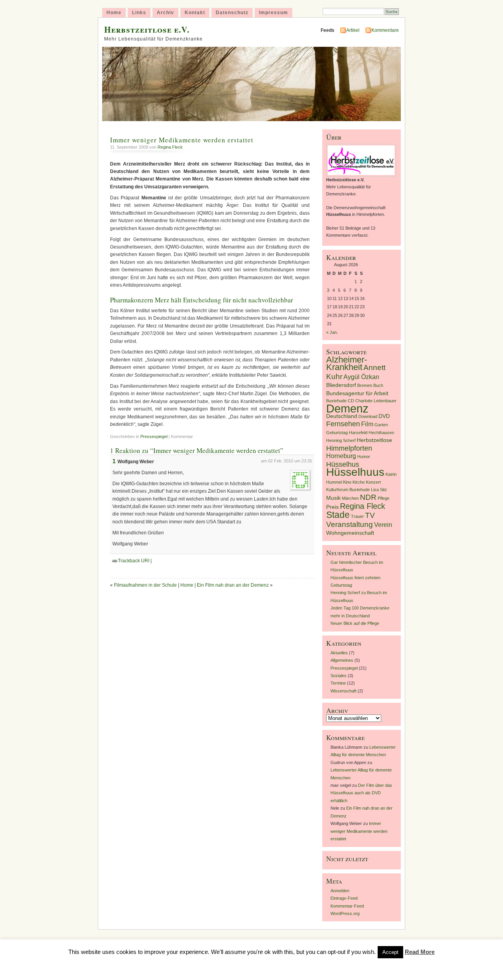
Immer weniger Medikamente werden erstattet (181, 139)
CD (351, 400)
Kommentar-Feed (347, 906)
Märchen (350, 498)
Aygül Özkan (361, 377)
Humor (363, 456)
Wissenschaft (343, 691)
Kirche (358, 482)
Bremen (364, 385)
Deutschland (341, 416)
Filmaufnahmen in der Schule (145, 585)
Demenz (347, 408)
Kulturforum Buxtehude (348, 489)
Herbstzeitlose (374, 440)
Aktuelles (339, 652)
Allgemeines (341, 660)
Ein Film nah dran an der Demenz (233, 585)
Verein (383, 524)
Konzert (373, 482)
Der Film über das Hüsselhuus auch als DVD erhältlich (361, 793)
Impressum (273, 12)
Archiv (165, 12)
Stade (338, 515)
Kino (347, 482)
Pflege (383, 498)
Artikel (353, 30)
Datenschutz (232, 12)
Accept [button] (390, 952)
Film (367, 424)
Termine (338, 683)
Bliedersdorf (341, 385)
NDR (368, 497)
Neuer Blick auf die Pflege (354, 623)
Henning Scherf (341, 440)
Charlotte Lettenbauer (376, 400)
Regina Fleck (170, 147)
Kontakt (195, 12)
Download (367, 416)
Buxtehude (336, 400)
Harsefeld (358, 432)
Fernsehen (343, 424)
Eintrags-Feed (344, 898)
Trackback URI (133, 560)
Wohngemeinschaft (350, 533)
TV (370, 515)
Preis (332, 507)
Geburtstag (337, 432)
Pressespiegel (153, 436)
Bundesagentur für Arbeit (357, 393)
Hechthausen (381, 432)
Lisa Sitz (379, 489)
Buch (378, 385)
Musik (333, 498)
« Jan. (332, 332)
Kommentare (385, 30)
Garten (381, 424)
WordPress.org (345, 913)
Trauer (357, 516)
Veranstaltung (349, 524)
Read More (420, 951)
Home (113, 12)
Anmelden (339, 890)
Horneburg (341, 456)
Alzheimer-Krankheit (346, 363)
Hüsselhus (342, 464)
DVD (384, 416)
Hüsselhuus (355, 472)
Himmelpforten (349, 448)
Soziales (338, 675)
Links (139, 12)
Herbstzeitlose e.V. (146, 29)
